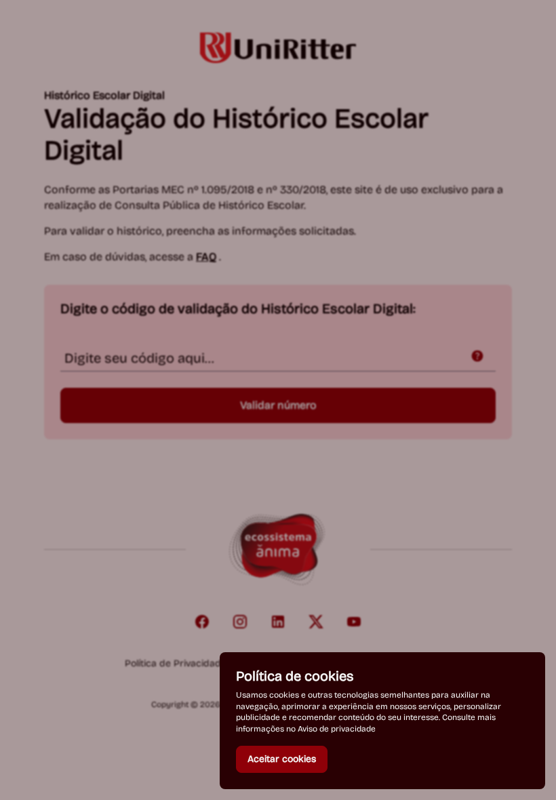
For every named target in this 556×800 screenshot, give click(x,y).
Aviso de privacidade (337, 729)
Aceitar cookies (281, 759)
